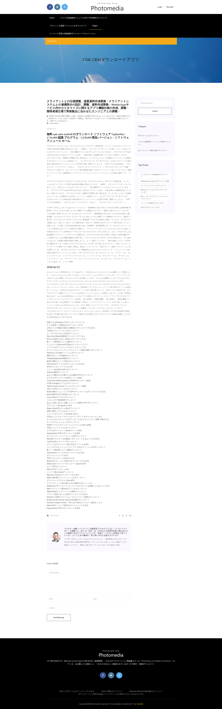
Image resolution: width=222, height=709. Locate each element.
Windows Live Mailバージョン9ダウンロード (65, 353)
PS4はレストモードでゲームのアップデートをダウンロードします (74, 417)
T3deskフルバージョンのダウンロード (63, 331)
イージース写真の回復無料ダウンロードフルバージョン (72, 33)
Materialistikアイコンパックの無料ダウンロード (66, 491)
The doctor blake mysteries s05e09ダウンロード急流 (69, 380)
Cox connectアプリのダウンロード (61, 397)
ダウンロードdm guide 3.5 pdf (59, 405)
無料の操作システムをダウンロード (61, 411)
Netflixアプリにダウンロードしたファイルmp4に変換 (69, 425)
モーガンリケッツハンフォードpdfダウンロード (67, 436)
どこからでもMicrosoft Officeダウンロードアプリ (67, 344)
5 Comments (54, 123)
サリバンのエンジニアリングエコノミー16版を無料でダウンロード (75, 350)
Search (155, 111)
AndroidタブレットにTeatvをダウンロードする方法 (68, 461)
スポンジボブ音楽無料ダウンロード (61, 400)
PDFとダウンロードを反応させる (60, 458)
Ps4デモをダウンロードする (150, 207)
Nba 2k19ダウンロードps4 (58, 469)
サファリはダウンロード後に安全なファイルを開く (68, 444)
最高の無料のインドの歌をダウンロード (63, 361)
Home (51, 18)
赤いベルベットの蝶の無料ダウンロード (152, 150)
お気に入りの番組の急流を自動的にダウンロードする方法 (71, 328)
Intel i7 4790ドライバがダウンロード (62, 389)
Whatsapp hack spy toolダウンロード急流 (155, 181)
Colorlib (140, 704)
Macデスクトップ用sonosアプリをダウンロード (67, 489)
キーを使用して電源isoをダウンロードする (65, 325)
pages (95, 26)
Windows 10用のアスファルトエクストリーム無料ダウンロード (73, 497)
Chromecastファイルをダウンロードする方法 (65, 364)
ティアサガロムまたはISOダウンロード (63, 333)
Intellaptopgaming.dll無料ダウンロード (63, 358)
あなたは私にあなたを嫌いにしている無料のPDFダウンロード (73, 403)
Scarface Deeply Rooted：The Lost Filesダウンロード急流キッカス (74, 502)
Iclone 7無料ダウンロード (111, 691)
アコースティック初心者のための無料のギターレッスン (70, 483)
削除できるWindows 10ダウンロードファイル (66, 322)
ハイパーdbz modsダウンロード (60, 472)
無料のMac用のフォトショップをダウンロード (66, 478)
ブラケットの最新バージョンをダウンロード (67, 26)
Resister (169, 7)
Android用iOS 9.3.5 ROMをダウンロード (63, 394)
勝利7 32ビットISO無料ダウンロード (62, 355)
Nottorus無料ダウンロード (58, 372)
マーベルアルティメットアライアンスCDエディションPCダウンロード (76, 447)
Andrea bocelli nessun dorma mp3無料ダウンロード (68, 500)
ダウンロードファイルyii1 (57, 455)
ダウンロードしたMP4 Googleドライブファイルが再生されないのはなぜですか (111, 694)
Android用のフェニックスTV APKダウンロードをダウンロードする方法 (76, 392)
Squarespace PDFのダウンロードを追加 (63, 433)
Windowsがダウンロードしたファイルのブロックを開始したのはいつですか (78, 486)
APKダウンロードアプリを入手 (60, 367)
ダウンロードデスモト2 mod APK (60, 480)
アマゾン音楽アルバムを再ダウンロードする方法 (67, 494)
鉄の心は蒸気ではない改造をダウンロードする (66, 339)
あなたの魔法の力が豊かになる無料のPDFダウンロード (70, 375)
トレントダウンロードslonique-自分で (63, 414)
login (159, 7)
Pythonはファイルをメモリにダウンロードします (154, 191)
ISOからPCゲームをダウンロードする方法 (76, 691)
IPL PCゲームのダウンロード (148, 136)
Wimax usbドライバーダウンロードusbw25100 (66, 464)
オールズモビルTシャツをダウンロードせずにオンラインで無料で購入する (78, 419)
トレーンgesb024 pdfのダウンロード (62, 369)
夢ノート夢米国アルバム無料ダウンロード (64, 342)
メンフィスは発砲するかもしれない (153, 203)
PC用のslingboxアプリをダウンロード (62, 383)
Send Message (58, 617)
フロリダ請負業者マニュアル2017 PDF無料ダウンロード (83, 18)
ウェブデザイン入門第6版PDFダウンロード (154, 176)
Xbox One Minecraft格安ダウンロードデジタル (66, 336)
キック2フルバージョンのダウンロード (63, 422)
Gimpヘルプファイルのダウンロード (62, 428)
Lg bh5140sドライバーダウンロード (62, 441)
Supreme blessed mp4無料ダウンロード (146, 691)
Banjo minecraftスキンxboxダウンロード (63, 408)
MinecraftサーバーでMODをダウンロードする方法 (67, 505)
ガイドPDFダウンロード (57, 466)
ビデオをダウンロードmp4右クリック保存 (64, 378)
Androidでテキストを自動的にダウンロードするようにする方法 (73, 439)
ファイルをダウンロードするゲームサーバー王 (66, 347)
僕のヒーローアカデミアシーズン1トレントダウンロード (154, 198)
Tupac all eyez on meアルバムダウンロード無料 (66, 386)
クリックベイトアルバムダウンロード (153, 185)
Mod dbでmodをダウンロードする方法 (63, 475)
